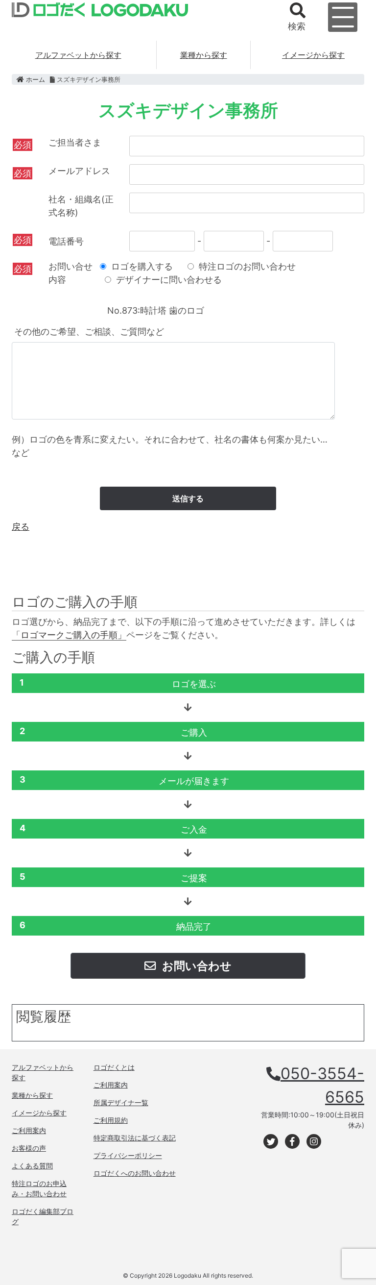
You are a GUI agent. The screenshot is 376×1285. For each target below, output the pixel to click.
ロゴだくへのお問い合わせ (135, 1173)
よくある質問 (32, 1165)
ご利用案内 (29, 1130)
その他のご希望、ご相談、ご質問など (89, 331)
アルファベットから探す (78, 55)
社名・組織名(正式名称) (81, 206)
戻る (20, 526)
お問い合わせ (196, 966)
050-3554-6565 (322, 1085)
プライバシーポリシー (128, 1155)
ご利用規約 (111, 1120)
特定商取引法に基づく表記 (135, 1138)
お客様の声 (29, 1148)
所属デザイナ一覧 (121, 1102)
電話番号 (66, 241)
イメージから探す (313, 55)
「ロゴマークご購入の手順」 (69, 635)
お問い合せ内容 (70, 273)
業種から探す (203, 55)
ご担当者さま (74, 142)
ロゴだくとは (114, 1067)
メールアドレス (79, 171)
